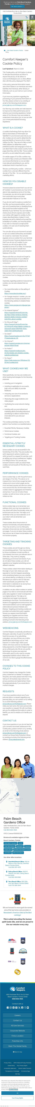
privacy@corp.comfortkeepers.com (14, 105)
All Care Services (17, 1026)
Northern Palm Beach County (22, 849)
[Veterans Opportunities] (12, 943)
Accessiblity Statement (10, 1068)
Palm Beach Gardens (10, 843)
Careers (18, 1015)
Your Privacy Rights (22, 1065)
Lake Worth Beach (9, 846)
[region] (17, 1091)
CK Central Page (25, 1071)
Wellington (20, 846)
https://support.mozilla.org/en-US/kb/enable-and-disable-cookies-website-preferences (16, 353)
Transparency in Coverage (12, 1071)
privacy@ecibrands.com (16, 739)
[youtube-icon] (22, 1007)
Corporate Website (17, 1031)
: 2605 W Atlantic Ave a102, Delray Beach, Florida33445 (17, 874)
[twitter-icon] (19, 1007)
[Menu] (32, 18)
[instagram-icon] (11, 1007)
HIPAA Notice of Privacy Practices (22, 1062)
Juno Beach (7, 852)
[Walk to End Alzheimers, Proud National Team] (12, 962)
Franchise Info (17, 1041)
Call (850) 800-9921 (10, 830)
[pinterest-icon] (16, 1007)
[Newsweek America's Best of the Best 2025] (12, 954)
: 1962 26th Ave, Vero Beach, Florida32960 (18, 883)
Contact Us (17, 1020)
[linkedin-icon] (13, 1007)
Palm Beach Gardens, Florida (15, 50)
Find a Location (17, 1036)
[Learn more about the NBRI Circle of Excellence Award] (17, 974)
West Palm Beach (18, 852)
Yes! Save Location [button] (16, 6)
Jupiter (20, 843)
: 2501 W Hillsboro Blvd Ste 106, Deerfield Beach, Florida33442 (17, 864)
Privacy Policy (7, 1062)
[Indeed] (25, 1007)
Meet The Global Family (17, 1046)
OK (17, 1093)
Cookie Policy (11, 1065)
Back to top (18, 1052)
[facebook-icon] (8, 1007)
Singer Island (8, 849)
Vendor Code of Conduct (24, 1068)
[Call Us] (27, 18)
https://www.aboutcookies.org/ (15, 293)
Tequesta (27, 846)
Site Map (17, 1074)
